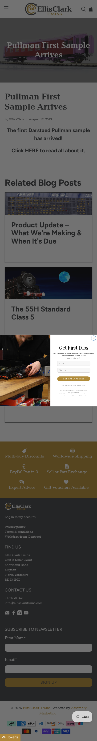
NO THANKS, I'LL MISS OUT (73, 385)
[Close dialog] (93, 338)
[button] (10, 737)
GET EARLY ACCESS (74, 379)
